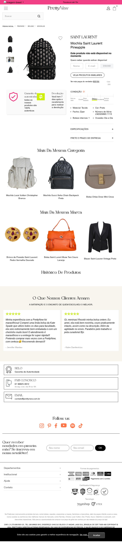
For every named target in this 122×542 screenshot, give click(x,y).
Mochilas (41, 26)
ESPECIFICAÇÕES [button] (79, 129)
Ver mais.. (84, 535)
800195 (96, 81)
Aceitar (96, 535)
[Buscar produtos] (38, 16)
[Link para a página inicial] (8, 26)
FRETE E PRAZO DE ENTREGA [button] (86, 138)
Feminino (20, 26)
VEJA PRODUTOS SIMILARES (87, 75)
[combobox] (22, 16)
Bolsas (31, 26)
